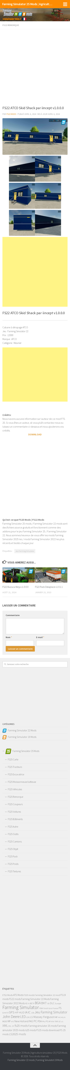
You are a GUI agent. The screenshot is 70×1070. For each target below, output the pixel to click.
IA (26, 1012)
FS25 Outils (13, 834)
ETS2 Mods (7, 995)
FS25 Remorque (15, 796)
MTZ (12, 1022)
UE (59, 1021)
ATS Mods (18, 995)
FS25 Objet (13, 849)
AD (26, 1003)
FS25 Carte (13, 759)
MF (56, 1017)
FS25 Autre (13, 826)
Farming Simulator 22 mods (21, 1060)
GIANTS (5, 1012)
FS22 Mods (11, 114)
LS (31, 1017)
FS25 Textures (14, 871)
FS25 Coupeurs (15, 804)
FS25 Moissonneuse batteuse (22, 781)
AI (28, 1003)
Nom (9, 637)
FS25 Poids (13, 863)
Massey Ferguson (44, 1017)
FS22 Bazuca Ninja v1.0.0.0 (15, 586)
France (55, 1008)
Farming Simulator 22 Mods (35, 999)
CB (48, 1003)
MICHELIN (61, 1017)
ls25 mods (30, 1030)
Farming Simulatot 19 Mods (49, 1060)
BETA (32, 1003)
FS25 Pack (13, 856)
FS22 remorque (10, 25)
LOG (28, 1017)
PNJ (43, 1021)
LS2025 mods (17, 1034)
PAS (31, 1021)
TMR (56, 1021)
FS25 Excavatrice (16, 774)
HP (16, 1012)
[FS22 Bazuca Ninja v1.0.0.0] (18, 575)
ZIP (13, 1026)
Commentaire (13, 615)
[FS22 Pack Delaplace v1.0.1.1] (51, 575)
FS (60, 1008)
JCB (32, 1012)
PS (47, 1021)
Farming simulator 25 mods (42, 1025)
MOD (4, 1021)
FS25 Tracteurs (15, 766)
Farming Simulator (20, 1007)
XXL (9, 1026)
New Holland (21, 1021)
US (62, 1021)
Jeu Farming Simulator (24, 551)
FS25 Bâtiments (15, 819)
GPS (11, 1012)
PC (35, 1021)
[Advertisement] (35, 66)
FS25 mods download (47, 1030)
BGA (38, 1003)
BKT (44, 1003)
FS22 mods (15, 999)
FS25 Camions (15, 841)
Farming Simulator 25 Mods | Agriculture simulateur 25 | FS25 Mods (27, 4)
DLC (52, 1003)
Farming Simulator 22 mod (47, 995)
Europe (58, 1003)
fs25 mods (21, 1026)
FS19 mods (29, 995)
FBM (41, 1008)
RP (50, 1021)
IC (29, 1012)
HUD (21, 1012)
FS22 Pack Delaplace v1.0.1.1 (49, 586)
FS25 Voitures (14, 811)
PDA (40, 1021)
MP (9, 1021)
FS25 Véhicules (15, 789)
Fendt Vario (47, 1008)
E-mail (40, 637)
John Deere (11, 1016)
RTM (52, 1021)
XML (5, 1025)
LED (23, 1017)
